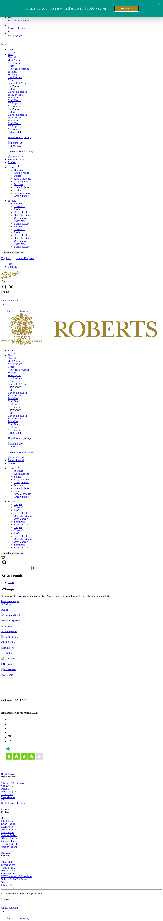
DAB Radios (7, 826)
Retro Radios (7, 832)
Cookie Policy (8, 873)
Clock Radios (14, 100)
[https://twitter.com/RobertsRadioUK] (9, 732)
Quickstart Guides (23, 215)
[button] (2, 41)
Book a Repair (21, 223)
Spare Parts (19, 220)
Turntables (13, 97)
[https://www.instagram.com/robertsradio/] (9, 719)
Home (11, 49)
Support (12, 200)
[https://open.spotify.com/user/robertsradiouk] (9, 728)
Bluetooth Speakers (17, 91)
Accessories (14, 106)
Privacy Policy (8, 870)
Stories (17, 175)
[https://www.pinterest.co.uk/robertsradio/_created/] (9, 737)
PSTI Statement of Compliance (16, 876)
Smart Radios (8, 823)
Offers (11, 66)
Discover (12, 167)
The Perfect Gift (9, 844)
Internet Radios (9, 835)
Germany (12, 266)
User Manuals (21, 218)
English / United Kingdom (17, 258)
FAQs (17, 209)
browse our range (10, 601)
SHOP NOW (126, 8)
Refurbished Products (18, 68)
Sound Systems (15, 94)
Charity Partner (21, 181)
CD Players (13, 103)
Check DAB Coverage (12, 783)
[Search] (33, 568)
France (11, 263)
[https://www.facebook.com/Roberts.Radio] (9, 724)
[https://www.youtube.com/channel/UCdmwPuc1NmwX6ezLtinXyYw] (10, 741)
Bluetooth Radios (10, 829)
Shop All (12, 57)
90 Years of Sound (17, 28)
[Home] (10, 277)
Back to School (9, 846)
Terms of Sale (21, 212)
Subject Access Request (13, 803)
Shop (10, 54)
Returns (5, 788)
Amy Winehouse (22, 178)
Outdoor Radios (9, 841)
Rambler (12, 162)
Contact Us (19, 206)
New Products (15, 35)
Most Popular (14, 60)
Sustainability (8, 865)
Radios (11, 89)
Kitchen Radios (9, 838)
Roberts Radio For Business (15, 879)
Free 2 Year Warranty (18, 20)
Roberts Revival (16, 159)
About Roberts (21, 173)
